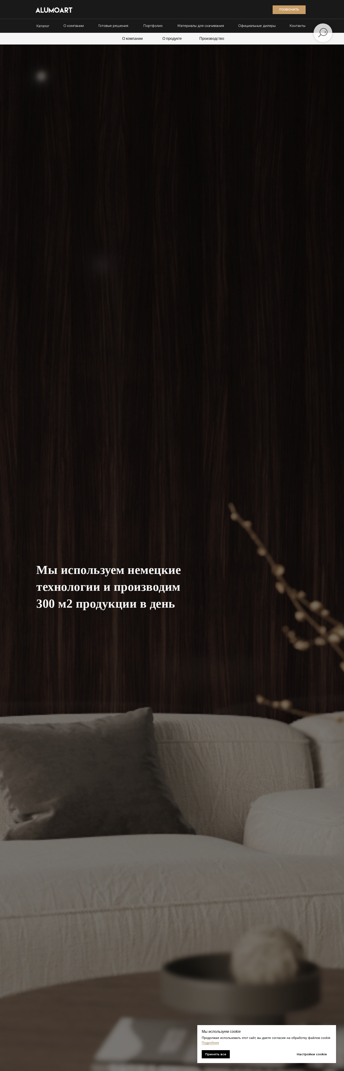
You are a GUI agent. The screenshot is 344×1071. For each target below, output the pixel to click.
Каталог (42, 26)
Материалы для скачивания (200, 26)
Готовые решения (113, 26)
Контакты (297, 26)
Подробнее (210, 1043)
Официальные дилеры (257, 26)
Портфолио (153, 26)
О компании (73, 26)
